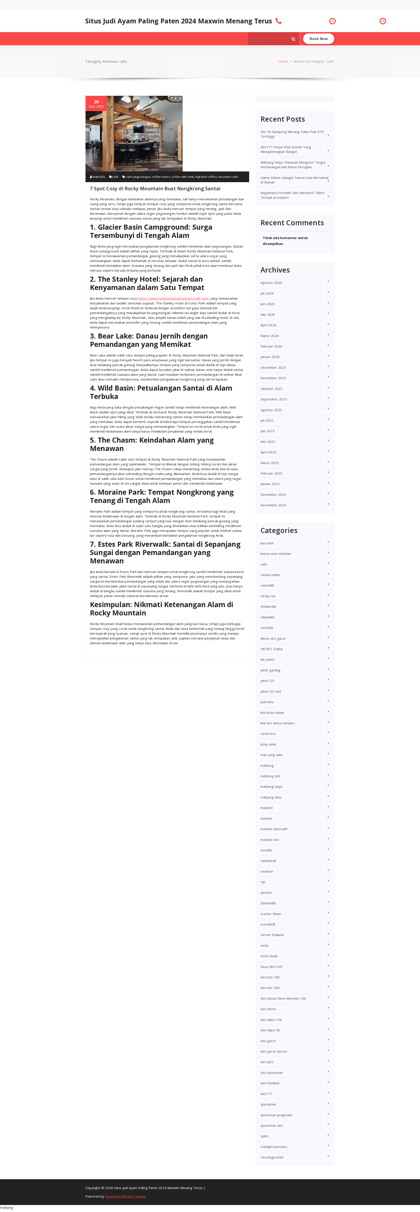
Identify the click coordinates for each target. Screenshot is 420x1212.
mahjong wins (271, 797)
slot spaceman (272, 1072)
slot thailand (270, 1083)
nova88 (266, 850)
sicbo (265, 945)
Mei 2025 (268, 441)
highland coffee (206, 177)
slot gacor (268, 1041)
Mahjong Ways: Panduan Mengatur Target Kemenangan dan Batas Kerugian (293, 164)
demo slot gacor (273, 638)
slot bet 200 (270, 987)
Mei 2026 (268, 314)
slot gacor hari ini (274, 1051)
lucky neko (268, 744)
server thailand (272, 935)
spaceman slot (272, 1125)
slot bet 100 (270, 977)
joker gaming (270, 670)
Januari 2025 (270, 484)
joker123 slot (271, 691)
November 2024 (273, 505)
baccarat (267, 543)
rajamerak (268, 860)
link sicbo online (272, 712)
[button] (293, 38)
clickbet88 (268, 606)
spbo (264, 1136)
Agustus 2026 (271, 282)
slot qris (267, 1062)
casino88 (267, 585)
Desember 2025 (273, 367)
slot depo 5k (270, 1030)
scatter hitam (271, 914)
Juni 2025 (268, 431)
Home (283, 61)
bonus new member (276, 553)
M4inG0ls (98, 177)
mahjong (267, 765)
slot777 (266, 1093)
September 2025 (274, 399)
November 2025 (273, 378)
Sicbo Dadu (269, 956)
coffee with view (183, 177)
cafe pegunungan (138, 177)
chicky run (268, 596)
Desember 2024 (273, 494)
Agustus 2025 (271, 410)
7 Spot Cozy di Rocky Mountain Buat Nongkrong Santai (155, 188)
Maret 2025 (270, 463)
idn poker (268, 659)
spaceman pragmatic (277, 1115)
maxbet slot (270, 839)
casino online (270, 575)
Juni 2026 (268, 304)
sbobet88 (268, 903)
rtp (263, 882)
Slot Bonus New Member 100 (283, 998)
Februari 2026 (271, 346)
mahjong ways (272, 786)
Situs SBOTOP (272, 966)
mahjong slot (270, 776)
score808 (268, 924)
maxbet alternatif (274, 829)
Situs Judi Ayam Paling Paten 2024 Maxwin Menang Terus (178, 21)
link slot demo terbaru (277, 723)
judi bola (267, 702)
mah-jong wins (272, 755)
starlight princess (274, 1146)
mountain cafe (228, 177)
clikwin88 (267, 617)
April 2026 (268, 325)
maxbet (266, 818)
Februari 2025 (271, 473)
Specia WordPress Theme (125, 1196)
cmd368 (267, 627)
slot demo (268, 1009)
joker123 (268, 680)
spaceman (268, 1104)
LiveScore (268, 733)
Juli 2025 (267, 420)
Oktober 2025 (271, 388)
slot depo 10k (271, 1019)
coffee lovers (161, 177)
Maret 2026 (270, 336)
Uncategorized (272, 1157)
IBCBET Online (272, 649)
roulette (267, 871)
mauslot (267, 807)
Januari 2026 (270, 357)
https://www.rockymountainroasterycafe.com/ (173, 298)
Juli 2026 (267, 293)
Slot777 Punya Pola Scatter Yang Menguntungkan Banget (286, 149)
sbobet (266, 892)
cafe (115, 177)
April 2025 (268, 452)
